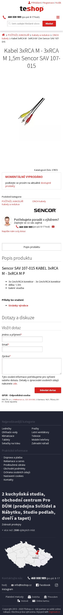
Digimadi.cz (54, 611)
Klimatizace (8, 435)
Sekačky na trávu (11, 443)
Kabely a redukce (41, 35)
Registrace (48, 2)
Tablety (6, 439)
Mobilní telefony (40, 439)
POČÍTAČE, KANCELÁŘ (18, 35)
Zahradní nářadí (40, 443)
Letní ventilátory (40, 432)
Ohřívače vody (9, 432)
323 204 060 (30, 399)
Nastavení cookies (14, 476)
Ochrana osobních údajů (17, 472)
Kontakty (8, 479)
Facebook (44, 585)
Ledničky (6, 428)
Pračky (35, 428)
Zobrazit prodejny (11, 524)
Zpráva (6, 356)
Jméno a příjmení (12, 334)
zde (15, 383)
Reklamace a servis (14, 461)
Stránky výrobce (18, 305)
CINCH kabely (39, 201)
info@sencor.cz (18, 399)
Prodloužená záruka (14, 464)
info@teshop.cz (23, 585)
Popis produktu (32, 247)
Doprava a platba (13, 457)
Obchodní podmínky (14, 468)
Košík (58, 2)
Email (5, 344)
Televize (36, 435)
